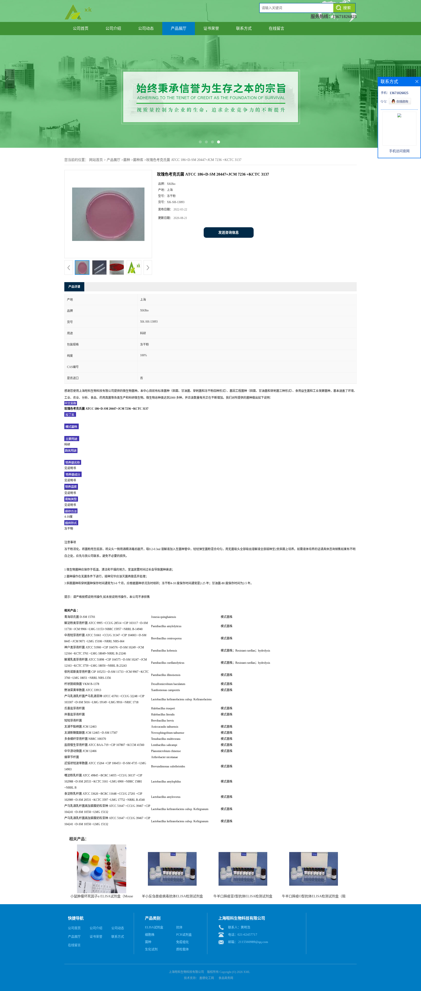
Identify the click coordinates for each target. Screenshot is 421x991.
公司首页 (80, 28)
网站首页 (96, 160)
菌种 (126, 160)
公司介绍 (113, 28)
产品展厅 (178, 28)
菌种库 (138, 160)
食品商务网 (226, 978)
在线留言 (276, 28)
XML (246, 972)
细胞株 (149, 934)
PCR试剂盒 (184, 934)
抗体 (179, 927)
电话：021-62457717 (242, 934)
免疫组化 (182, 942)
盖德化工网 (206, 978)
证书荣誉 (211, 28)
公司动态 (146, 28)
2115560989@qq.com (253, 942)
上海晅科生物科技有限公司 (186, 972)
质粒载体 (182, 949)
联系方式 (244, 28)
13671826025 (345, 16)
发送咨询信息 (228, 232)
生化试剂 (151, 949)
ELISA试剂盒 (154, 927)
